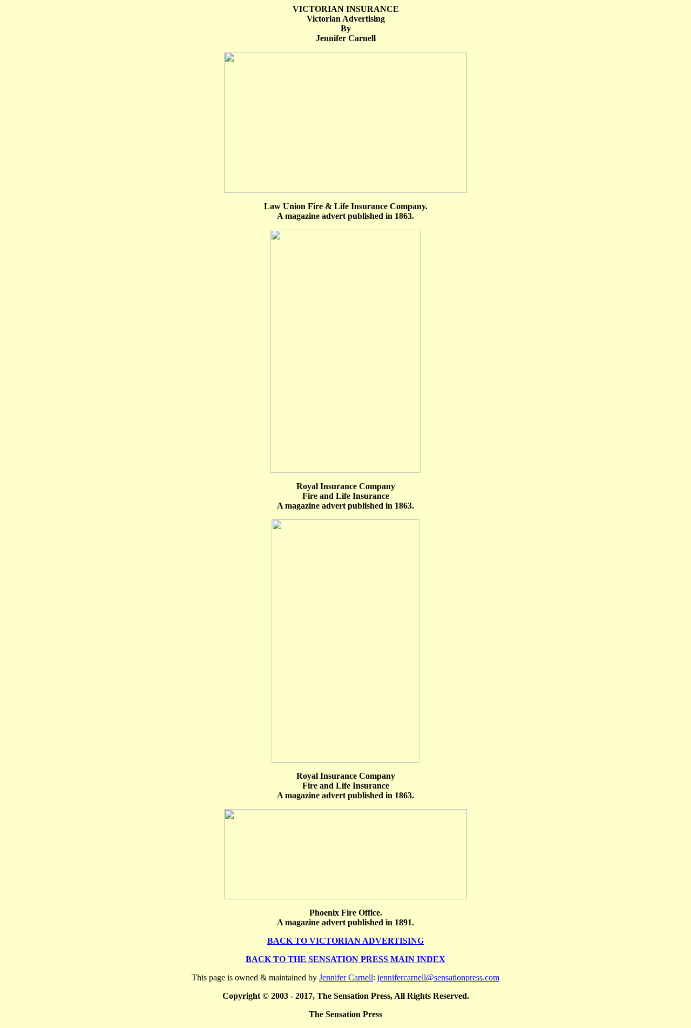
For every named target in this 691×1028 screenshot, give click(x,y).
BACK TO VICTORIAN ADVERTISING (345, 940)
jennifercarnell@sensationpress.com (438, 977)
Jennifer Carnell (346, 977)
